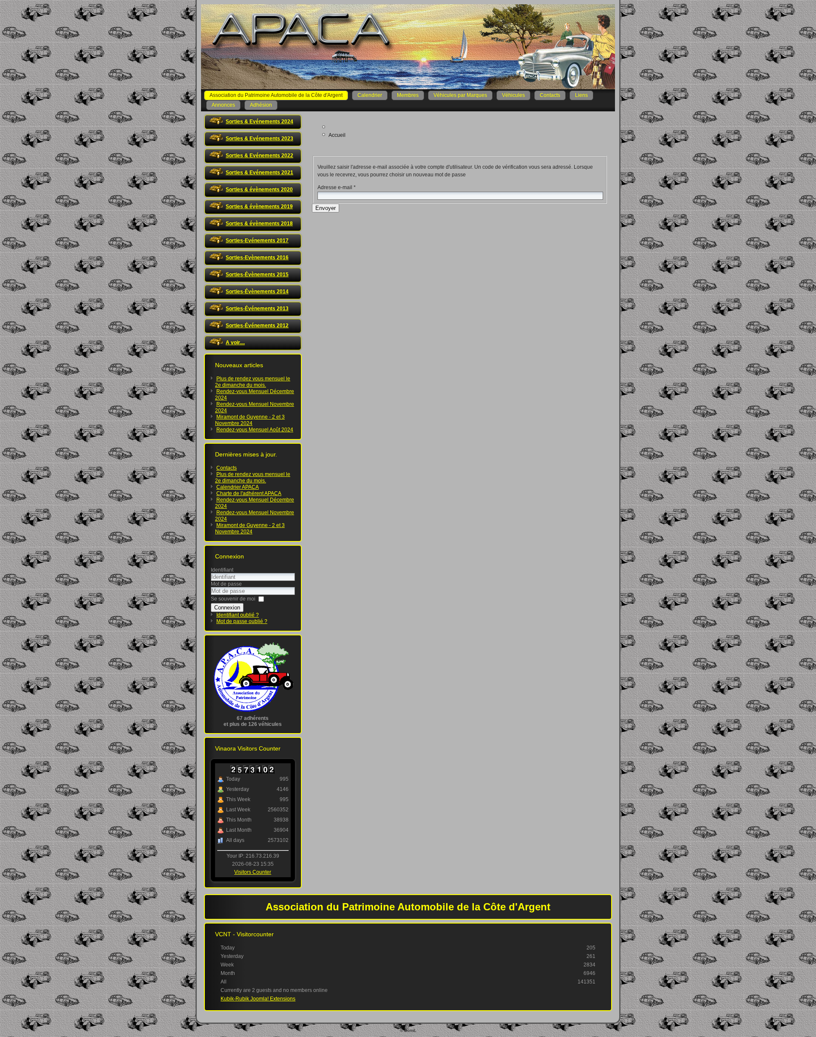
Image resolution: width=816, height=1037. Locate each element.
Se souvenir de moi (233, 599)
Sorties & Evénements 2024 (259, 122)
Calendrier (369, 95)
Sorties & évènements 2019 (259, 207)
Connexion (227, 607)
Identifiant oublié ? (237, 615)
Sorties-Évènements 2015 (257, 275)
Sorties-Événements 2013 (257, 309)
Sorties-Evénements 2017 (257, 241)
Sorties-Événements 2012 (257, 326)
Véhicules (513, 95)
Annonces (223, 105)
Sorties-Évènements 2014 (257, 292)
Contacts (550, 95)
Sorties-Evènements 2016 (257, 258)
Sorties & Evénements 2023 (259, 139)
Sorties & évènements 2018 (259, 224)
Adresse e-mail (336, 187)
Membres (408, 95)
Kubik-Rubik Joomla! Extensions (258, 999)
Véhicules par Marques (460, 95)
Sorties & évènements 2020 (259, 190)
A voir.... (235, 343)
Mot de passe (226, 584)
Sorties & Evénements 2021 (259, 173)
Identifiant (222, 570)
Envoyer (325, 208)
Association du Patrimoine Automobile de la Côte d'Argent (276, 95)
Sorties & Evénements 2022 (259, 156)
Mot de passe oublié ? (241, 621)
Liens (581, 95)
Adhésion (261, 105)
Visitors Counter (252, 872)
